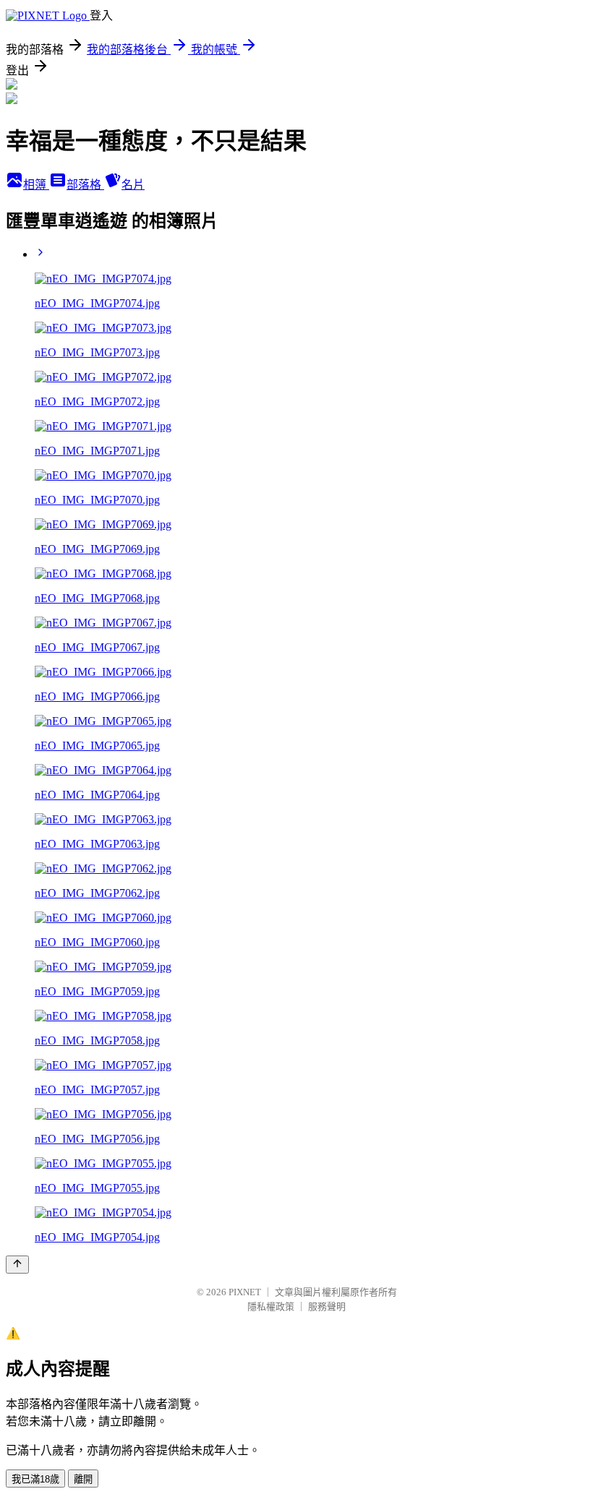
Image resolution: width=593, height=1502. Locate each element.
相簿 (36, 185)
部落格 (85, 185)
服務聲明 (327, 1306)
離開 (83, 1479)
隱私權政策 (270, 1306)
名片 (133, 185)
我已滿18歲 (35, 1479)
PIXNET (245, 1292)
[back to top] (17, 1265)
